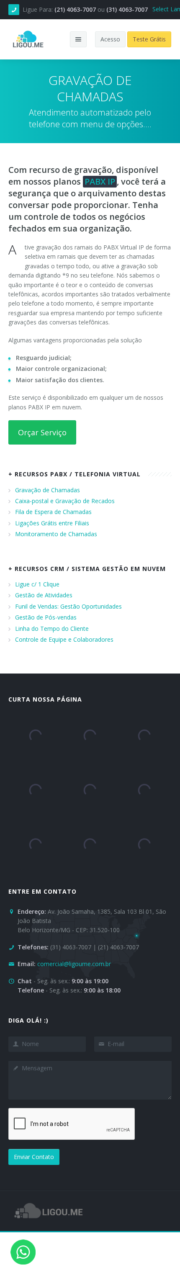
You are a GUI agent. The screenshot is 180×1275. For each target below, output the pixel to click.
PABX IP (100, 181)
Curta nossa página (45, 699)
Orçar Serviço (42, 432)
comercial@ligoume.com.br (74, 964)
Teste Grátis (149, 39)
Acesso (110, 39)
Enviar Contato (34, 1157)
